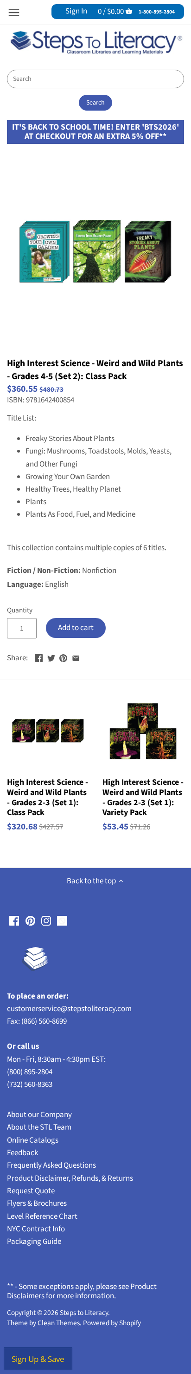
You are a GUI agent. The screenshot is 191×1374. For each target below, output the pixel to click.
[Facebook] (14, 921)
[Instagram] (46, 921)
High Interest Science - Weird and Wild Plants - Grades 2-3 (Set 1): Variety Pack (143, 797)
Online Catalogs (32, 1140)
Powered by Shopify (112, 1323)
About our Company (39, 1114)
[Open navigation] (14, 13)
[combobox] (95, 79)
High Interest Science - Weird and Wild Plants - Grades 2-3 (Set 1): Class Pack (47, 797)
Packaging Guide (34, 1241)
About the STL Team (39, 1127)
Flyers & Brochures (37, 1203)
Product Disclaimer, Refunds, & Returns (70, 1178)
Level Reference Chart (42, 1216)
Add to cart (76, 627)
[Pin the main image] (63, 657)
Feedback (22, 1152)
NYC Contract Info (36, 1229)
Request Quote (31, 1190)
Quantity (19, 610)
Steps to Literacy (84, 1313)
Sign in (76, 11)
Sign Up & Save (38, 1359)
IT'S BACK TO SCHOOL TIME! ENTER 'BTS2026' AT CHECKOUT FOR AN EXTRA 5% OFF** (95, 131)
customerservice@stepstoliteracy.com (69, 1008)
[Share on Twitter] (51, 657)
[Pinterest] (30, 921)
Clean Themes (59, 1323)
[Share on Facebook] (39, 657)
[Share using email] (76, 657)
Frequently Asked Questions (51, 1165)
